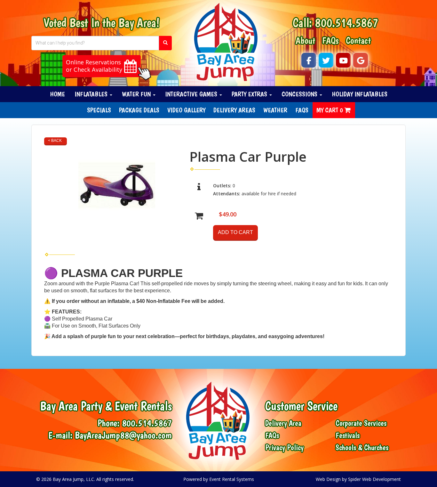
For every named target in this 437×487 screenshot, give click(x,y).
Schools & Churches (362, 447)
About (305, 40)
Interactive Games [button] (192, 94)
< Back (55, 140)
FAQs (330, 40)
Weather (275, 110)
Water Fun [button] (137, 94)
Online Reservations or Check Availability (94, 66)
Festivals (348, 435)
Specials (99, 110)
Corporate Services (361, 423)
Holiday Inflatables (359, 94)
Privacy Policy (284, 447)
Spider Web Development (374, 479)
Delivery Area (283, 423)
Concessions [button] (300, 94)
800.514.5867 (346, 22)
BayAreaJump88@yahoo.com (123, 435)
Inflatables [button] (92, 94)
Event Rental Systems (231, 479)
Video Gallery (186, 110)
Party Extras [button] (250, 94)
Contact (358, 40)
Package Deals (139, 110)
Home (57, 94)
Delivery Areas (234, 110)
